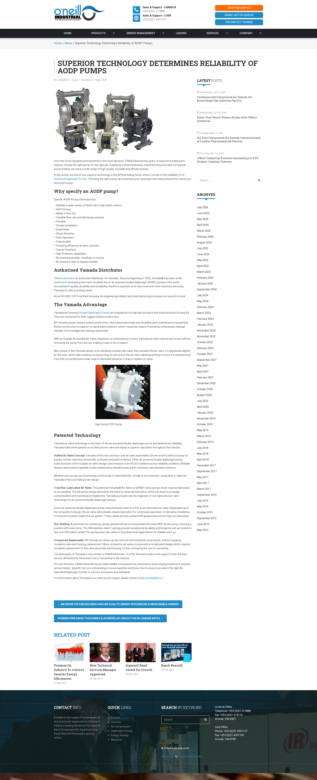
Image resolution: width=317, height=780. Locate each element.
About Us (116, 739)
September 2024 (207, 289)
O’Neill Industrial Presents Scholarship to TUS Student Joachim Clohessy (227, 159)
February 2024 (205, 307)
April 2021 (203, 371)
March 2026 (204, 230)
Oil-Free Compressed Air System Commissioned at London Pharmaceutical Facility (228, 139)
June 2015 (203, 524)
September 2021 (207, 359)
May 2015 (202, 529)
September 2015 (207, 518)
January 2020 (205, 412)
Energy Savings (120, 735)
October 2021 (205, 354)
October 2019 (205, 424)
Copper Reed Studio (190, 756)
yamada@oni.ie (154, 578)
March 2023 (204, 312)
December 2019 (206, 418)
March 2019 (204, 436)
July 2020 (202, 400)
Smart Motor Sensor (239, 15)
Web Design (168, 756)
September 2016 (207, 494)
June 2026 (203, 213)
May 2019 (202, 430)
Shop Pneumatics (239, 7)
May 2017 (202, 477)
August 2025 (204, 242)
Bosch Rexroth (172, 665)
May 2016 (202, 506)
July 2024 (202, 295)
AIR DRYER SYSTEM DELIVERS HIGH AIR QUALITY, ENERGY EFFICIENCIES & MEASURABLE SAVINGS (118, 604)
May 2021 (202, 365)
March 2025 (204, 271)
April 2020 (203, 406)
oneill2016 (63, 79)
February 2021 (205, 377)
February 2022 (205, 348)
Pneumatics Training (239, 22)
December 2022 (206, 330)
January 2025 (205, 283)
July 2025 (202, 248)
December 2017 (206, 465)
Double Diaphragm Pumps (94, 312)
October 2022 (205, 342)
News (68, 43)
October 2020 (205, 389)
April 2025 (203, 266)
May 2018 (202, 453)
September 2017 (207, 471)
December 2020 (206, 383)
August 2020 (204, 395)
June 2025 (203, 254)
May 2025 (202, 260)
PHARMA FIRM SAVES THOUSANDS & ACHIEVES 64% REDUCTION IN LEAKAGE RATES (110, 618)
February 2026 (205, 236)
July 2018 (202, 447)
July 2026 (202, 207)
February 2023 (205, 318)
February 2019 (205, 442)
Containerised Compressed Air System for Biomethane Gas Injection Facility (224, 98)
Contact (115, 717)
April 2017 (203, 483)
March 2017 (204, 488)
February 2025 (205, 277)
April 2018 (203, 459)
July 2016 (202, 500)
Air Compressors (120, 726)
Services (116, 722)
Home (58, 43)
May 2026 (202, 219)
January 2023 (205, 324)
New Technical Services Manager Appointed (103, 669)
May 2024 (202, 301)
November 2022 (206, 336)
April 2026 (203, 224)
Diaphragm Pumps (122, 730)
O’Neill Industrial (63, 278)
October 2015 (205, 512)
